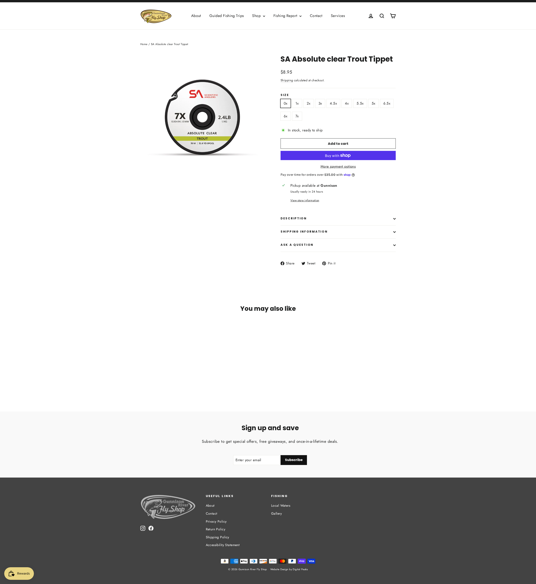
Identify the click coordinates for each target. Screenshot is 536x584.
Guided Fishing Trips (226, 15)
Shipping (287, 80)
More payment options (338, 166)
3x (320, 103)
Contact (316, 15)
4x (347, 103)
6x (285, 116)
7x (297, 116)
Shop (257, 15)
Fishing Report (285, 15)
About (196, 15)
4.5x (333, 103)
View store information (304, 200)
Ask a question (297, 245)
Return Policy (215, 529)
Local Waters (280, 505)
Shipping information (304, 232)
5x (373, 103)
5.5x (360, 103)
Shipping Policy (217, 537)
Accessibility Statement (223, 545)
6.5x (386, 103)
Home (144, 44)
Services (338, 15)
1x (297, 103)
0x (285, 103)
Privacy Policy (216, 521)
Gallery (276, 513)
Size (285, 95)
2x (309, 103)
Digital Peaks (300, 569)
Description (294, 218)
